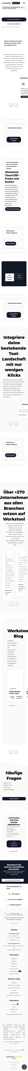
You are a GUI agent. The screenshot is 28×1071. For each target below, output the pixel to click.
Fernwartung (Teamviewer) (14, 1014)
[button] (14, 19)
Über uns (14, 1012)
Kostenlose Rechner (14, 987)
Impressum (14, 1064)
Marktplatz (14, 963)
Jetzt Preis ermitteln (12, 209)
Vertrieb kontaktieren (14, 24)
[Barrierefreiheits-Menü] (24, 1066)
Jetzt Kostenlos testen (10, 277)
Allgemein (13, 688)
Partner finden (14, 973)
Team (14, 1007)
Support (14, 961)
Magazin (14, 982)
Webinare (14, 966)
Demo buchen (16, 3)
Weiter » (13, 705)
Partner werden (14, 968)
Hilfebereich (14, 1009)
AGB (14, 1066)
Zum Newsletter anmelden (12, 880)
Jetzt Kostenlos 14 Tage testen (14, 844)
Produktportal (14, 971)
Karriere (14, 1004)
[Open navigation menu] (24, 3)
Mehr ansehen (14, 798)
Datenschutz (14, 1068)
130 (10, 705)
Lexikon (14, 990)
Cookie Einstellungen (14, 1062)
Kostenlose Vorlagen (14, 985)
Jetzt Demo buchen (13, 139)
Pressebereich (14, 993)
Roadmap (14, 958)
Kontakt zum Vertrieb (13, 995)
